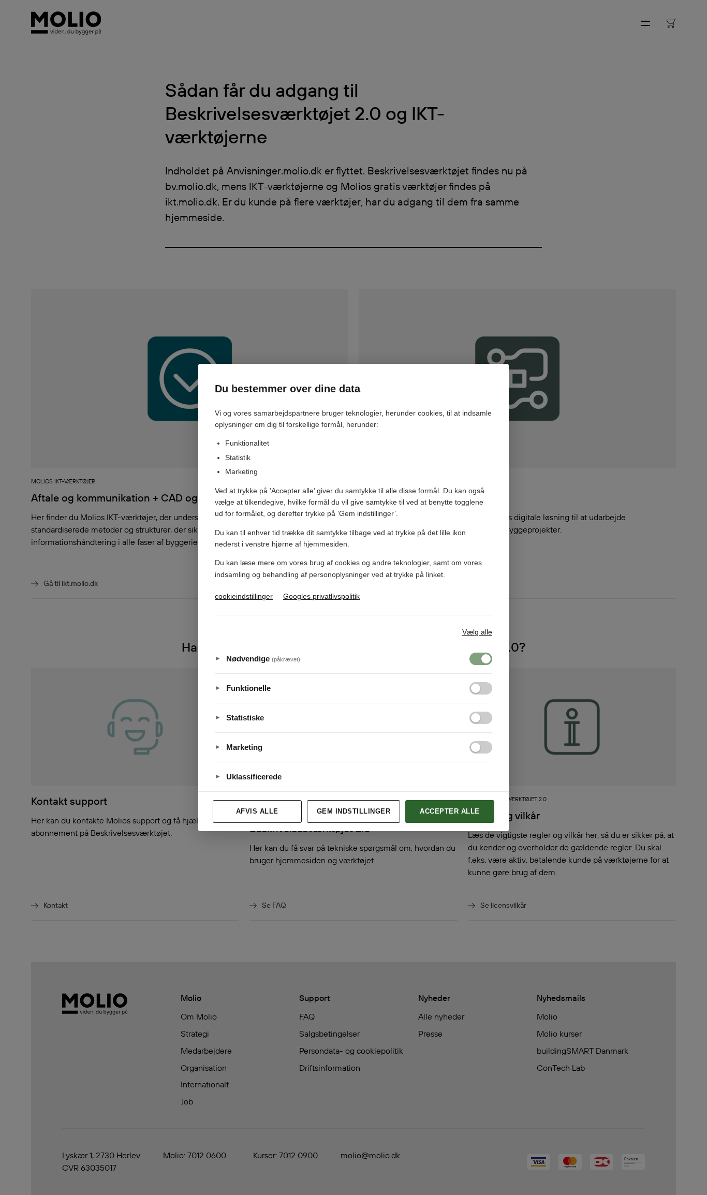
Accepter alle (450, 811)
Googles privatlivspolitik (321, 596)
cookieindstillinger (244, 596)
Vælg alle (477, 632)
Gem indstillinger (354, 811)
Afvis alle (257, 811)
